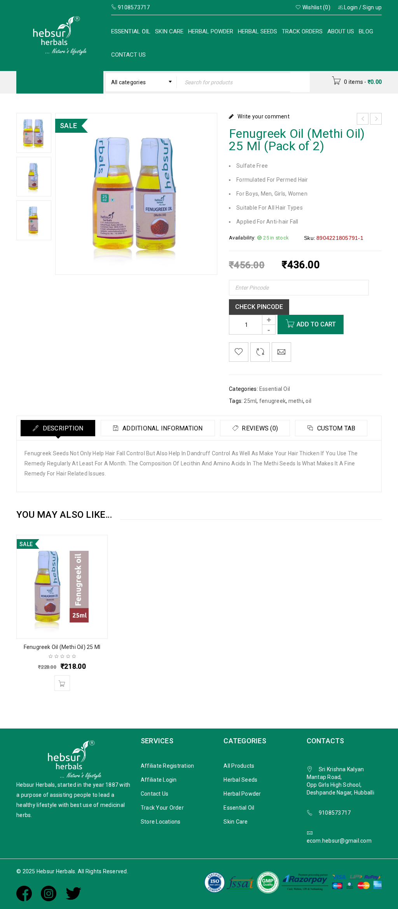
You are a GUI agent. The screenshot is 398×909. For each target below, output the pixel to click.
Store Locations (161, 822)
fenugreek (272, 401)
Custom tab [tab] (336, 428)
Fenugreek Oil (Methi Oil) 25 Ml (62, 647)
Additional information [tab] (162, 428)
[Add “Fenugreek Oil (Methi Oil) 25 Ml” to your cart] (62, 683)
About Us (340, 31)
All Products (238, 766)
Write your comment (263, 116)
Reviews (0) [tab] (259, 428)
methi (295, 401)
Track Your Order (162, 808)
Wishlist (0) (315, 7)
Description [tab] (62, 428)
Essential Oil (130, 31)
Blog (366, 31)
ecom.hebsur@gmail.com (339, 841)
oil (308, 401)
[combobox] (141, 82)
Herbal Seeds (257, 31)
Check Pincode (259, 307)
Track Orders (302, 31)
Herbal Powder (210, 31)
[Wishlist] (238, 352)
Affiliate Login (159, 780)
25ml (250, 401)
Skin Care (169, 31)
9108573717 (335, 813)
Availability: (242, 238)
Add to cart (316, 324)
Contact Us (128, 54)
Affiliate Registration (167, 766)
